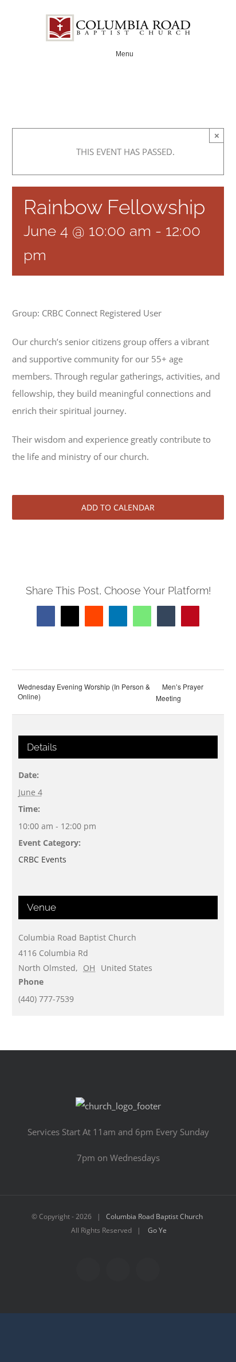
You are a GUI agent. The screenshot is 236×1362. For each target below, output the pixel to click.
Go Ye (157, 1230)
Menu (124, 54)
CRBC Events (42, 859)
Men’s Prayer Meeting (179, 692)
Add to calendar (118, 507)
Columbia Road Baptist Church (154, 1216)
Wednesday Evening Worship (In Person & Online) (84, 691)
